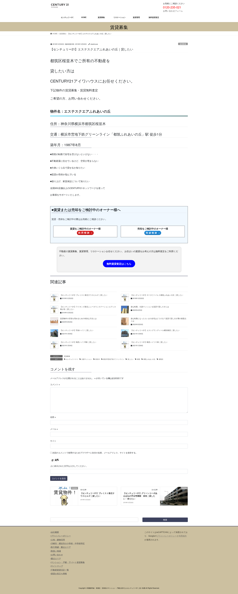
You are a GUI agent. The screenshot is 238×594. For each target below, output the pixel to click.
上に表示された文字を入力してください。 (69, 466)
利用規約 (183, 535)
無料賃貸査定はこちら (119, 263)
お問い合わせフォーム (173, 10)
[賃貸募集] (64, 495)
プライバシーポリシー (167, 535)
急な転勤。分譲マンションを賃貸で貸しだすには (150, 306)
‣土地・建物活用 (57, 539)
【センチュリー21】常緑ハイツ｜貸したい (76, 330)
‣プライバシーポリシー (60, 535)
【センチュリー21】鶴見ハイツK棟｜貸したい (78, 342)
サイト (53, 440)
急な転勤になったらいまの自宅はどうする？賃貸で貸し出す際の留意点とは (158, 319)
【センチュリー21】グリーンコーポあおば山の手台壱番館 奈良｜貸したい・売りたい (140, 496)
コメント (55, 384)
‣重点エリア (55, 558)
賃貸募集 (183, 44)
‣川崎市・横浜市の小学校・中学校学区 (67, 543)
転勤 (138, 359)
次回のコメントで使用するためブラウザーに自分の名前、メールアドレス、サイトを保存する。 (95, 452)
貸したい (131, 359)
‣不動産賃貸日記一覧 (59, 569)
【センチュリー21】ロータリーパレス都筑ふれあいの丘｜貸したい (157, 295)
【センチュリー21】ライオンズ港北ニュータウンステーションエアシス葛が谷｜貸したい (88, 307)
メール (54, 429)
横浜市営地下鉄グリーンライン (113, 359)
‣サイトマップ (56, 566)
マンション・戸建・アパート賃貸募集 (68, 562)
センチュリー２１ (72, 359)
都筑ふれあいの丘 (149, 359)
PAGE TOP (230, 573)
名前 (53, 417)
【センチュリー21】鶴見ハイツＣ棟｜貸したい (149, 342)
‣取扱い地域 (55, 551)
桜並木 (97, 359)
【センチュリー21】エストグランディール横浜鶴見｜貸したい (155, 330)
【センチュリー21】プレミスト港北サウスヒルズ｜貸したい (83, 295)
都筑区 (161, 359)
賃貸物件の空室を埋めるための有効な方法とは (78, 318)
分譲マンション (86, 359)
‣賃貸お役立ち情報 (58, 573)
